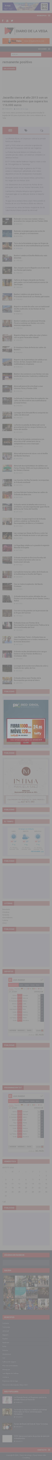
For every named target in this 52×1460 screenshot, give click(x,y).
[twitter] (12, 20)
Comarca (5, 1377)
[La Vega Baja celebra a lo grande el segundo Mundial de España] (7, 548)
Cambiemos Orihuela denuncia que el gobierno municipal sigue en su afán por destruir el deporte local (24, 194)
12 (19, 1184)
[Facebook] (2, 20)
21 (33, 1188)
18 (13, 1188)
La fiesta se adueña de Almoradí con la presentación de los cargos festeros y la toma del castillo (30, 427)
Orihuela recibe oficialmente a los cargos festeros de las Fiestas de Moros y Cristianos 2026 (30, 654)
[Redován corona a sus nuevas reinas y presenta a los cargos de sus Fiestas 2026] (7, 221)
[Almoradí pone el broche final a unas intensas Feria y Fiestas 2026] (7, 388)
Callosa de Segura (9, 1362)
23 (46, 1188)
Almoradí (5, 1331)
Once (4, 923)
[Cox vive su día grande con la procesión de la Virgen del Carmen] (7, 613)
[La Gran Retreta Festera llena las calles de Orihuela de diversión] (7, 495)
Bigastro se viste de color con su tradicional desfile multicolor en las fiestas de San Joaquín (31, 309)
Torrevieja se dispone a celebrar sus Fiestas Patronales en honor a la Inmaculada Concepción (30, 1412)
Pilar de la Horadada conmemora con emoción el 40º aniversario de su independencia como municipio (29, 441)
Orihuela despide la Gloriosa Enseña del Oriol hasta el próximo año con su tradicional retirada (30, 560)
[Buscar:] (26, 54)
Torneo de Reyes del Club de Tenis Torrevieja (31, 1424)
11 (13, 1184)
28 (33, 1192)
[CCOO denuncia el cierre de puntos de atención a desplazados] (7, 1438)
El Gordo (5, 915)
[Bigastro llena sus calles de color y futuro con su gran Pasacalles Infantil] (7, 337)
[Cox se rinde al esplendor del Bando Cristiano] (7, 586)
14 (33, 1184)
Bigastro (5, 1335)
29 (39, 1192)
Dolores (5, 1350)
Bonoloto (6, 909)
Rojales (5, 1338)
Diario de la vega (22, 109)
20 (26, 1188)
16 (46, 1184)
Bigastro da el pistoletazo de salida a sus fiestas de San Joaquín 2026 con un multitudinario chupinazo (30, 362)
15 (39, 1184)
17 (6, 1188)
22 (39, 1188)
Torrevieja (6, 1327)
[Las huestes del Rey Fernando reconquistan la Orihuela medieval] (7, 482)
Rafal (4, 1346)
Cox (3, 1358)
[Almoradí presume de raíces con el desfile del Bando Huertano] (7, 456)
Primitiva (5, 912)
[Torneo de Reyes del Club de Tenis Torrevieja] (7, 1426)
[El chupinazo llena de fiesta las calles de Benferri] (7, 350)
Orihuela (5, 1323)
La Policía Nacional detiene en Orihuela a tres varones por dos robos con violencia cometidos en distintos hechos (25, 155)
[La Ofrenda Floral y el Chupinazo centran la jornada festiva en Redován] (7, 1400)
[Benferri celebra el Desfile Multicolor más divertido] (7, 258)
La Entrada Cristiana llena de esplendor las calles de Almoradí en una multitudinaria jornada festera (31, 400)
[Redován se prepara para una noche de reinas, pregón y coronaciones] (7, 233)
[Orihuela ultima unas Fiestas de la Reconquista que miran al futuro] (7, 680)
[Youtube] (7, 20)
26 (19, 1192)
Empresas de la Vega (10, 1381)
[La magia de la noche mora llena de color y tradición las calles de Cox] (7, 668)
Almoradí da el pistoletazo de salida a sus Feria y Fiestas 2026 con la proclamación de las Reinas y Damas (31, 468)
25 (13, 1192)
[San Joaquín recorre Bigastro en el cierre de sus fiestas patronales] (7, 270)
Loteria (5, 920)
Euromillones (7, 917)
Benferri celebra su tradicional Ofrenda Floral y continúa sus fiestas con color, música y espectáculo (29, 323)
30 (46, 1192)
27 (26, 1192)
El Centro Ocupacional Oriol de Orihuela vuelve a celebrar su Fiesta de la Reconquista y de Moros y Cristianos (30, 521)
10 (6, 1184)
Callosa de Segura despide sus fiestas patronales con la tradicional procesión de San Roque (31, 282)
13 (26, 1184)
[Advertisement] (26, 882)
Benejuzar (6, 1369)
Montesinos (6, 1354)
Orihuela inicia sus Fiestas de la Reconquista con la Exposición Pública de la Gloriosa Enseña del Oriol (31, 625)
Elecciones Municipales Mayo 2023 (15, 1385)
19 (19, 1188)
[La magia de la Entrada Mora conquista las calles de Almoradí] (7, 415)
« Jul (4, 1201)
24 (6, 1192)
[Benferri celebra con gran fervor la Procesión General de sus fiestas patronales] (7, 296)
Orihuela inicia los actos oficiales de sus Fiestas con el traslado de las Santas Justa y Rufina (31, 598)
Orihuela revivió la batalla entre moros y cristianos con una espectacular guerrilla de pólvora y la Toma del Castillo (31, 507)
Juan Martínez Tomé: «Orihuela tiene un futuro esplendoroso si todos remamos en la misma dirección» (31, 639)
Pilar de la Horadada (10, 1365)
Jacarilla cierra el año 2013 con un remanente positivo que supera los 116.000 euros (25, 101)
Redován (5, 1342)
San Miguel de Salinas (10, 1373)
